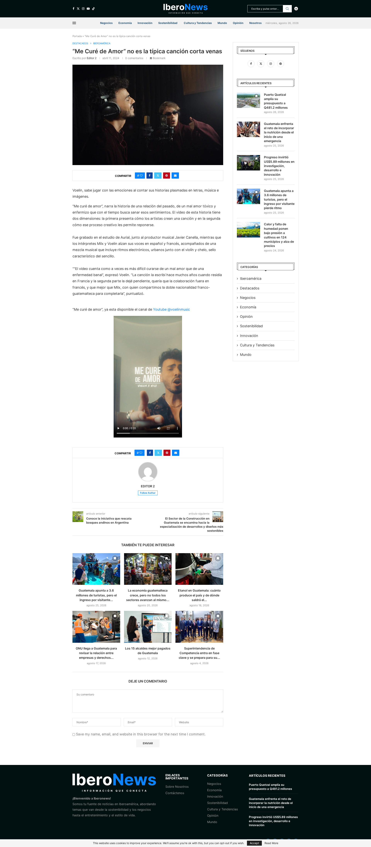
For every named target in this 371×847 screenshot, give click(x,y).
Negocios (106, 23)
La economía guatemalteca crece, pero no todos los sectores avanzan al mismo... (147, 595)
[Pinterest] (280, 63)
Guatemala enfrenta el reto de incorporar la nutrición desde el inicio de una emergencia (279, 132)
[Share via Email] (175, 175)
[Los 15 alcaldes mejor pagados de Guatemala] (148, 627)
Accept (254, 843)
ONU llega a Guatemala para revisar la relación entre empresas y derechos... (96, 653)
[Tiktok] (93, 8)
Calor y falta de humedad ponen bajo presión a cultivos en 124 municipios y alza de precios (279, 235)
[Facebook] (73, 8)
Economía (125, 23)
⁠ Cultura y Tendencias (197, 23)
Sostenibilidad (167, 23)
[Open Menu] (74, 23)
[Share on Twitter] (158, 175)
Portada (77, 36)
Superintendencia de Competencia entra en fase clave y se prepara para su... (199, 653)
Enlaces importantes (176, 777)
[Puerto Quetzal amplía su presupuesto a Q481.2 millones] (248, 100)
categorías (217, 775)
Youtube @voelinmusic (171, 309)
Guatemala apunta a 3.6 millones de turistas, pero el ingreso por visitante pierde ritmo (279, 199)
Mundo (222, 23)
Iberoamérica (250, 278)
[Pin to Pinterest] (166, 175)
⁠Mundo (212, 821)
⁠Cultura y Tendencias (257, 345)
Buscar (287, 8)
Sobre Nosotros (177, 786)
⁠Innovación (215, 796)
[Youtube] (88, 8)
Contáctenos (174, 792)
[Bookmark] (115, 558)
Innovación (145, 23)
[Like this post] (141, 175)
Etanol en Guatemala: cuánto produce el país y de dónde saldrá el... (199, 595)
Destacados (249, 288)
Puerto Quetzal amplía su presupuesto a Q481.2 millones (276, 101)
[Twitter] (78, 8)
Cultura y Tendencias (222, 809)
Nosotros (255, 23)
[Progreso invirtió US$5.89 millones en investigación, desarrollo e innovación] (248, 162)
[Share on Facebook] (149, 175)
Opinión (238, 23)
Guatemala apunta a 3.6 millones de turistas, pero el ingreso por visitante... (96, 595)
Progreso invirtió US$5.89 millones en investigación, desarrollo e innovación (279, 165)
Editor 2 (91, 58)
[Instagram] (83, 8)
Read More (271, 843)
